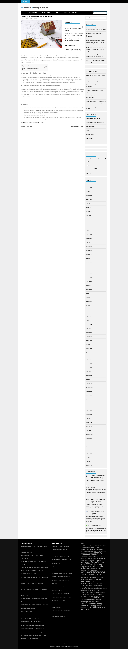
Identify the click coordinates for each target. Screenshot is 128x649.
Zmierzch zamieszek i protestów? (98, 475)
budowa (39, 122)
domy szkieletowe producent (90, 548)
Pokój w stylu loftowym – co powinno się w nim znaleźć (35, 632)
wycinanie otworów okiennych (92, 604)
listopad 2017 (89, 430)
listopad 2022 (89, 281)
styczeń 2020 (89, 348)
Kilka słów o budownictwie (58, 570)
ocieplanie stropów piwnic (91, 574)
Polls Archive (89, 173)
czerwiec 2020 (89, 332)
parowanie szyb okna (96, 577)
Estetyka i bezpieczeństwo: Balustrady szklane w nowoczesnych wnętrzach (64, 615)
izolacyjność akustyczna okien (94, 558)
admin (35, 18)
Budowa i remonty (29, 122)
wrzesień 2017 (89, 438)
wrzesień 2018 (89, 391)
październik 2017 (89, 434)
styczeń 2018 (89, 422)
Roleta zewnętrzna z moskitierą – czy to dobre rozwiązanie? (32, 584)
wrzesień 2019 (89, 363)
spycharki (98, 596)
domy (42, 122)
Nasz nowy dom (89, 138)
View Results (96, 171)
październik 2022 (89, 285)
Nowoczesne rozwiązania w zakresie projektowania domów (34, 69)
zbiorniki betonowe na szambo (93, 608)
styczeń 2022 (89, 309)
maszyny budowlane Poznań (91, 561)
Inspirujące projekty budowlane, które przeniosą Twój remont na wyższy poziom (34, 578)
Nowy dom (54, 583)
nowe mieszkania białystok (92, 567)
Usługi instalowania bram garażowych (94, 80)
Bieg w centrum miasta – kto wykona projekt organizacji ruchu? (38, 110)
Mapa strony (46, 12)
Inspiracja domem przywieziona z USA (30, 618)
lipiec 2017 (88, 446)
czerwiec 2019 (89, 375)
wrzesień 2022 (89, 289)
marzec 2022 (89, 301)
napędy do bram (96, 564)
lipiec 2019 (88, 371)
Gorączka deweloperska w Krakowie (61, 576)
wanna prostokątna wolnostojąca (91, 601)
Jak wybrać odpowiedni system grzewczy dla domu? (34, 635)
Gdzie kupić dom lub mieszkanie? (60, 553)
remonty (99, 594)
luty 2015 (88, 461)
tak (88, 161)
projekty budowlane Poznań (91, 587)
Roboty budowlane (90, 134)
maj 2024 (88, 230)
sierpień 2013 (89, 465)
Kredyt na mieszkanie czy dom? (59, 549)
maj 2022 (88, 293)
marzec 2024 (89, 238)
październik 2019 (89, 359)
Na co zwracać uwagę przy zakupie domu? (34, 107)
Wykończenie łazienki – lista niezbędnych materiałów (34, 604)
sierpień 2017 (89, 442)
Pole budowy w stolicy (26, 552)
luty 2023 (88, 270)
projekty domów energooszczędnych (90, 591)
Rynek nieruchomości (90, 126)
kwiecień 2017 (89, 453)
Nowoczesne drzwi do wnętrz (77, 126)
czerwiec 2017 (89, 449)
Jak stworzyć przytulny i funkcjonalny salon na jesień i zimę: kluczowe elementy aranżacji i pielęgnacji (96, 49)
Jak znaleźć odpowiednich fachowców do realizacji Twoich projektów (34, 591)
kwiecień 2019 (89, 383)
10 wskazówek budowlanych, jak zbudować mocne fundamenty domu (34, 547)
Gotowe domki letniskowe (58, 600)
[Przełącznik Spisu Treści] (45, 66)
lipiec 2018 (88, 399)
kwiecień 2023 (89, 262)
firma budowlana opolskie (97, 551)
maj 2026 (88, 191)
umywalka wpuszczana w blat (91, 599)
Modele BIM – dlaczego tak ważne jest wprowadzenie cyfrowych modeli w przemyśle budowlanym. (34, 569)
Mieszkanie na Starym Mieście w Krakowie (62, 597)
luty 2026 (88, 203)
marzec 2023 (89, 266)
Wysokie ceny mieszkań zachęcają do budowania (35, 113)
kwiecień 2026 (89, 195)
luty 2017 (88, 457)
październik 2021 (89, 316)
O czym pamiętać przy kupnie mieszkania (95, 122)
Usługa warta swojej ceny (26, 126)
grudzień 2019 (89, 352)
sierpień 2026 (89, 183)
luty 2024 (88, 242)
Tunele (87, 130)
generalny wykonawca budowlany (91, 554)
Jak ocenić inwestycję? (29, 117)
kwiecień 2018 (89, 410)
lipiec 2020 (88, 328)
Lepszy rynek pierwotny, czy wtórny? (61, 556)
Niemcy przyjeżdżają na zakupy (28, 573)
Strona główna (32, 12)
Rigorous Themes (74, 646)
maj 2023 (88, 258)
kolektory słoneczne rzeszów (87, 560)
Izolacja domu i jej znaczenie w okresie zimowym (33, 615)
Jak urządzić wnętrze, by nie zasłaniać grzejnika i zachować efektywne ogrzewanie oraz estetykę (95, 35)
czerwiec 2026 (89, 187)
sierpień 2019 (89, 367)
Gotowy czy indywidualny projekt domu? (30, 68)
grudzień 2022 (89, 277)
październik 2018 (89, 387)
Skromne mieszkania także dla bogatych (62, 573)
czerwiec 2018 (89, 403)
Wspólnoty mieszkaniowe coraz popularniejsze (33, 628)
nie (88, 165)
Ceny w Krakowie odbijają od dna (93, 118)
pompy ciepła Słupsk (87, 579)
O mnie (57, 12)
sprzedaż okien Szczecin (88, 596)
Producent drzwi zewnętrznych (94, 581)
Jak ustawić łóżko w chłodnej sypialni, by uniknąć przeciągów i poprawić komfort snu (98, 499)
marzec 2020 (89, 340)
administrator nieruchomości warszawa (88, 545)
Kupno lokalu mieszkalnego (92, 142)
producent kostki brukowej (90, 583)
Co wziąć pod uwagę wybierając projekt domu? (32, 625)
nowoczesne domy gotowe (93, 572)
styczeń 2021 (89, 324)
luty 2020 (88, 344)
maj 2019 (88, 379)
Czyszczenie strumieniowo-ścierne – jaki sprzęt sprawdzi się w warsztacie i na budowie (74, 28)
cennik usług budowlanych (100, 545)
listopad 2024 (89, 219)
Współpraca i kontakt (70, 12)
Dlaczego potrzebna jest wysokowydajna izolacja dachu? (34, 600)
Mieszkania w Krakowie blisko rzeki (60, 546)
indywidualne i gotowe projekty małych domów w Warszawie (33, 563)
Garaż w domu (24, 595)
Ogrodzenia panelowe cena (89, 576)
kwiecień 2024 (89, 234)
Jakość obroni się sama (26, 611)
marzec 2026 (89, 199)
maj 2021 (88, 320)
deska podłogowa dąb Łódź (88, 547)
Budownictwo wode (57, 607)
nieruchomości (84, 566)
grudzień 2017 (89, 426)
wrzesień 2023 (89, 250)
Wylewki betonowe (87, 605)
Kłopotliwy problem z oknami (28, 608)
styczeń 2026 (89, 207)
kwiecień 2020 (89, 336)
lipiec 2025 (88, 215)
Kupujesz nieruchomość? (58, 587)
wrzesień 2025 (89, 211)
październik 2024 (89, 223)
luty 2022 (88, 305)
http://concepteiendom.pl (53, 79)
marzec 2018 (89, 414)
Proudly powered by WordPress (57, 646)
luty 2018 (88, 418)
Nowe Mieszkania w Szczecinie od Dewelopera (91, 569)
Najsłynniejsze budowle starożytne (61, 610)
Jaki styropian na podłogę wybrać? (29, 638)
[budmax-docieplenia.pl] (23, 12)
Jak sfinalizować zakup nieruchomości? (62, 559)
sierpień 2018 (89, 395)
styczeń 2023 (89, 273)
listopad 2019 (89, 356)
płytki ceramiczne (91, 594)
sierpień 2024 (89, 226)
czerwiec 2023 (89, 254)
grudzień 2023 (89, 246)
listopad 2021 (89, 313)
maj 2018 (88, 406)
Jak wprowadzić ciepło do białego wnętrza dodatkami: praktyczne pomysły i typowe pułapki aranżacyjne (95, 42)
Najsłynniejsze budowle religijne (60, 593)
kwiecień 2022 (89, 297)
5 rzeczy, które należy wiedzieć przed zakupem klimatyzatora (32, 557)
